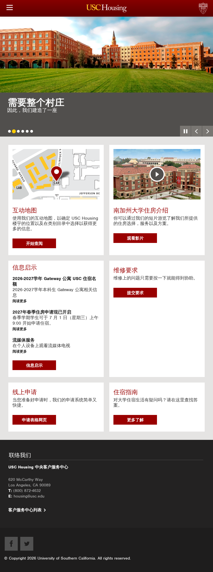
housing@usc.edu (29, 496)
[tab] (9, 131)
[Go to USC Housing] (107, 8)
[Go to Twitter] (26, 544)
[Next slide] (207, 131)
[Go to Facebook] (11, 544)
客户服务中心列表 (25, 509)
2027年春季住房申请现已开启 (41, 312)
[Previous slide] (196, 131)
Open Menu (10, 7)
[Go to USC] (211, 2)
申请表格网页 (34, 419)
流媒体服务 (23, 340)
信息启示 (34, 365)
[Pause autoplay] (185, 131)
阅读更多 (19, 301)
